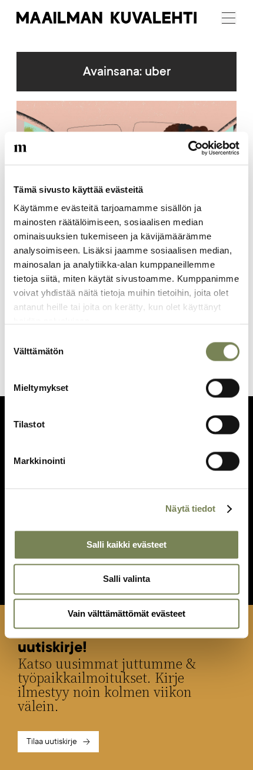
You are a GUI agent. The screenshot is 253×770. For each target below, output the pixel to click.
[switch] (222, 388)
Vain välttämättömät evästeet (126, 613)
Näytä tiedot (190, 509)
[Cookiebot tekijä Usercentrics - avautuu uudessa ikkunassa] (188, 148)
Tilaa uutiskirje (51, 741)
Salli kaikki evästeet (126, 544)
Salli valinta (126, 579)
